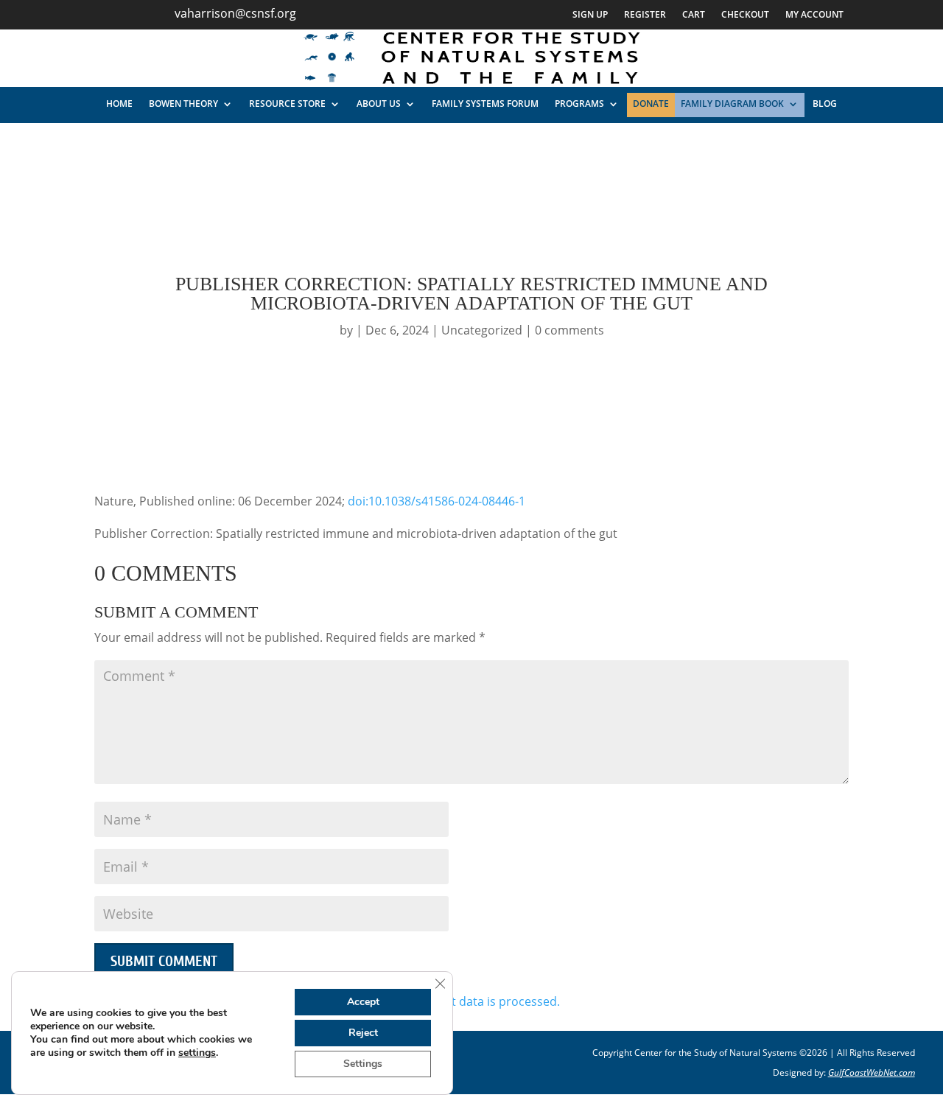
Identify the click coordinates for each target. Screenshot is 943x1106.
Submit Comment (164, 961)
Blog (825, 103)
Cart (693, 15)
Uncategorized (481, 330)
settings (197, 1053)
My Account (814, 15)
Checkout (745, 15)
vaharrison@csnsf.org (235, 13)
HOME (119, 103)
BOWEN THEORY (183, 103)
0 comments (569, 330)
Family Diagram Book (732, 103)
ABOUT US (379, 103)
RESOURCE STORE (287, 103)
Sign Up (590, 15)
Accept (363, 1002)
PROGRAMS (579, 103)
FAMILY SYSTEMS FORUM (485, 103)
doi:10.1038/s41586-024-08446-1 (436, 501)
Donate (651, 103)
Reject (363, 1033)
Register (645, 15)
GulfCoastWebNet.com (871, 1072)
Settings (362, 1064)
